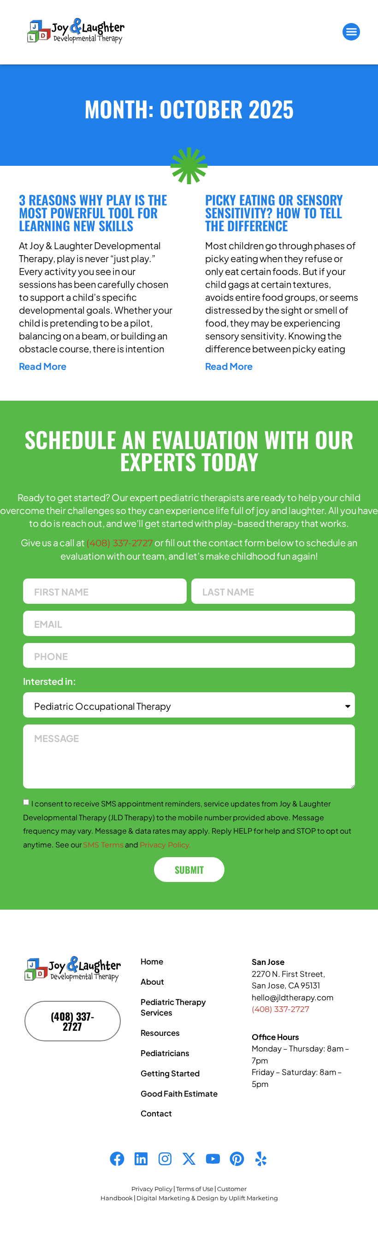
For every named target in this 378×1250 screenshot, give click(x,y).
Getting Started (170, 1073)
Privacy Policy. (165, 845)
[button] (351, 32)
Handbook (116, 1198)
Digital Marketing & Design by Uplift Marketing (207, 1198)
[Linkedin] (141, 1158)
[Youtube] (213, 1158)
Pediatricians (165, 1053)
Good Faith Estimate (179, 1093)
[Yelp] (261, 1158)
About (152, 981)
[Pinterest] (237, 1158)
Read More (42, 366)
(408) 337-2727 (119, 543)
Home (152, 961)
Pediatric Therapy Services (173, 1007)
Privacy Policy (151, 1188)
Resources (160, 1033)
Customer (232, 1188)
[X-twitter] (189, 1158)
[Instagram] (165, 1158)
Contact (156, 1113)
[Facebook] (117, 1158)
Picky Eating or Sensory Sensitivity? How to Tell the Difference (274, 212)
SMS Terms (103, 845)
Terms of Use (194, 1188)
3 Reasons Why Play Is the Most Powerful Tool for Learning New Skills (93, 212)
